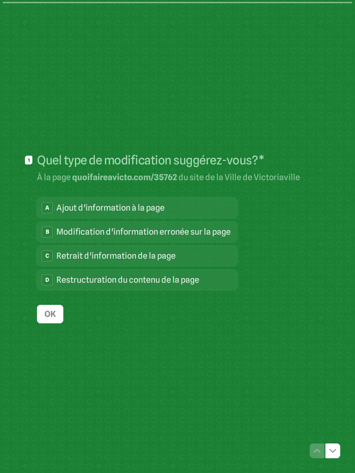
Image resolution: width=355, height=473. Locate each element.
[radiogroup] (137, 244)
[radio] (137, 208)
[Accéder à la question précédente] (317, 450)
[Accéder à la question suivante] (332, 450)
